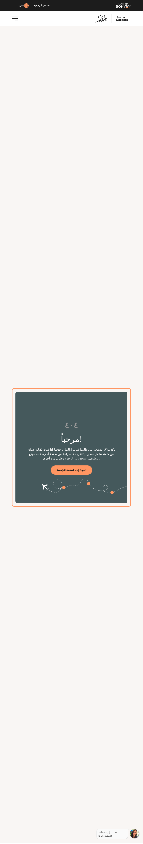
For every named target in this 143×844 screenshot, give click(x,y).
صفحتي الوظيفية (41, 5)
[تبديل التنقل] (15, 18)
